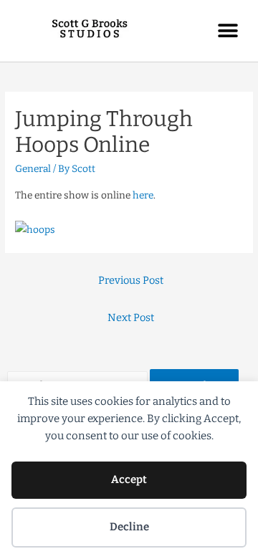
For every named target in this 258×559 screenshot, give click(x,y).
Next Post (131, 317)
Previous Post (130, 280)
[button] (227, 30)
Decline (129, 526)
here (143, 195)
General (33, 169)
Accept (129, 479)
